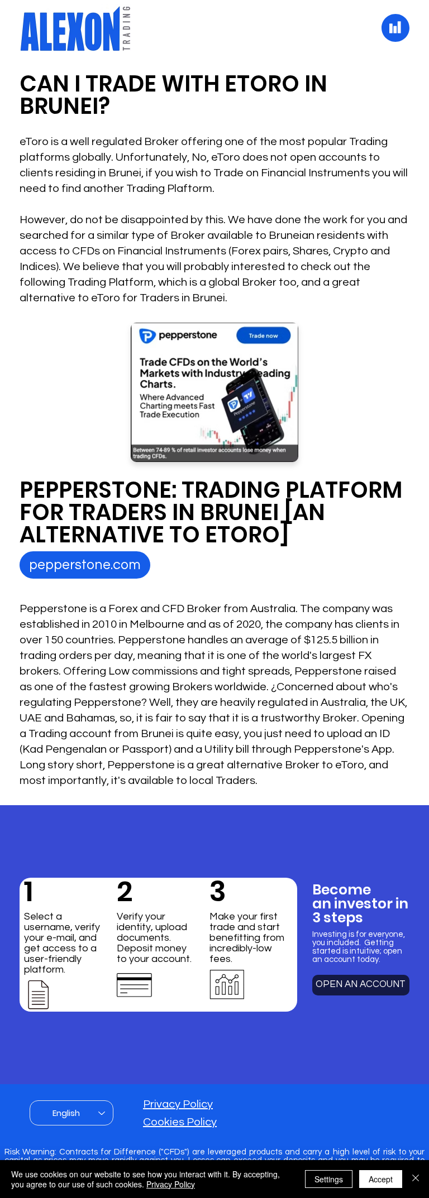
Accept (381, 1179)
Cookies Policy (180, 1122)
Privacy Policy (178, 1104)
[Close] (415, 1179)
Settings (328, 1179)
